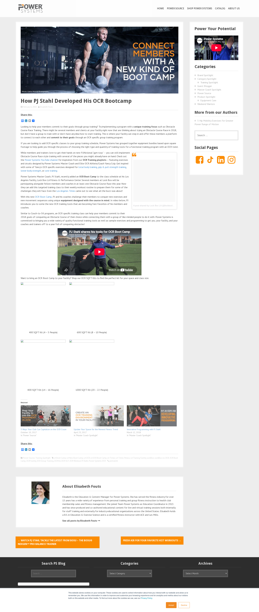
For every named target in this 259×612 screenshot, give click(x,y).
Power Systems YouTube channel (41, 159)
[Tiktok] (210, 162)
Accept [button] (171, 605)
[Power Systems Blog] (30, 8)
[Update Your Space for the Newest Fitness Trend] (99, 415)
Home (160, 8)
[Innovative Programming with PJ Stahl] (152, 415)
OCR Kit (57, 461)
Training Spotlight (42, 458)
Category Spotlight (206, 78)
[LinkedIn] (221, 162)
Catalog (220, 8)
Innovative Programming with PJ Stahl (144, 429)
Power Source (175, 8)
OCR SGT (65, 461)
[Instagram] (231, 162)
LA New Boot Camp (75, 458)
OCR (167, 458)
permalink (113, 461)
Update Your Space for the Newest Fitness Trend (96, 429)
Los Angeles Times (65, 190)
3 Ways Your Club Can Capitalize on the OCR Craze (43, 429)
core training (51, 170)
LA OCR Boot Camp (99, 458)
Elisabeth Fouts (46, 107)
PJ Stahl (85, 461)
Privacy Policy (146, 598)
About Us (234, 8)
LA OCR (87, 458)
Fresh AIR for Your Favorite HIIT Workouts (152, 540)
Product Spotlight (206, 96)
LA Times (111, 458)
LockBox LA (160, 458)
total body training (87, 167)
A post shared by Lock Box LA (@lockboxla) (153, 205)
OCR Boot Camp (43, 196)
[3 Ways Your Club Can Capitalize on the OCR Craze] (46, 415)
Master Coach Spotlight (209, 89)
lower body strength (31, 170)
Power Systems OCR (97, 461)
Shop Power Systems (199, 8)
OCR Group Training (45, 461)
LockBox (150, 458)
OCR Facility (31, 461)
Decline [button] (184, 605)
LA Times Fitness (123, 458)
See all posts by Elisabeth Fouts (79, 520)
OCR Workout (75, 461)
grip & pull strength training (112, 167)
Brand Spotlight (205, 75)
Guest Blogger (204, 85)
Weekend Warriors (206, 103)
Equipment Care (208, 100)
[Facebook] (199, 162)
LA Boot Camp (60, 458)
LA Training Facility (138, 458)
